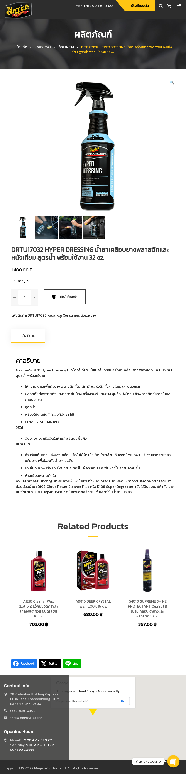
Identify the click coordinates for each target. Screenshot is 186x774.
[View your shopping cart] (171, 6)
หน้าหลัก (20, 47)
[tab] (28, 336)
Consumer (42, 47)
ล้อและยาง (66, 47)
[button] (172, 82)
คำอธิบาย (28, 335)
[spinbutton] (24, 297)
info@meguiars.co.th (26, 717)
